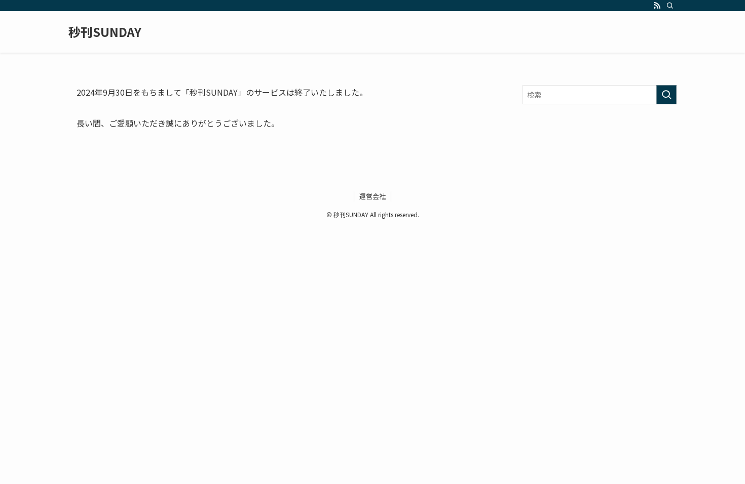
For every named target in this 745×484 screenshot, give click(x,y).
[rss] (656, 5)
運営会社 (372, 196)
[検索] (670, 5)
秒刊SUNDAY (104, 32)
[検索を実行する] (666, 94)
